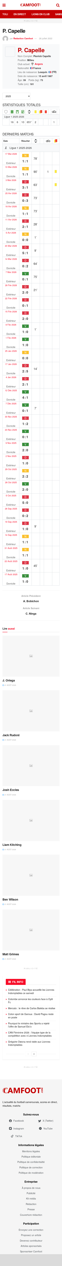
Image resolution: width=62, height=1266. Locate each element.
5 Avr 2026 (11, 232)
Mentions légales (31, 1151)
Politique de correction (31, 1167)
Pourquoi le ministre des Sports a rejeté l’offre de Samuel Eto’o (28, 1025)
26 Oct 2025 (11, 482)
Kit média (31, 1198)
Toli (5, 14)
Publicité (31, 1193)
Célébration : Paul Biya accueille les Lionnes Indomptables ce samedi (31, 991)
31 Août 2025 (11, 548)
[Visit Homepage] (31, 5)
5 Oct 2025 (11, 495)
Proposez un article (31, 1235)
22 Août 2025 (11, 561)
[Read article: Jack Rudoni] (31, 710)
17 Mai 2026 (11, 154)
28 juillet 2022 (45, 38)
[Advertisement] (31, 1260)
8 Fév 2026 (11, 324)
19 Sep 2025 (11, 521)
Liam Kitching (11, 845)
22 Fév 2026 (11, 298)
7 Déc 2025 (11, 403)
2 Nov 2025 (11, 456)
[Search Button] (58, 5)
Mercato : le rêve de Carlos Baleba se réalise (31, 1008)
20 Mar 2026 (11, 246)
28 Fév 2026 (11, 285)
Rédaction (31, 1204)
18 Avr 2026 (11, 206)
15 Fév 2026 (11, 311)
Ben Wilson (10, 899)
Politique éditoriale (31, 1156)
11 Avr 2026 (11, 219)
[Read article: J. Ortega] (31, 656)
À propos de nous (31, 1187)
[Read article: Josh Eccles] (31, 765)
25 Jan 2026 (11, 351)
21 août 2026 (10, 685)
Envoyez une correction (31, 1229)
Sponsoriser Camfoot (31, 1251)
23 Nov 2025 (11, 429)
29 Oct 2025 (11, 469)
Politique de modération (31, 1172)
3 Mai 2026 (11, 180)
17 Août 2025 (11, 574)
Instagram (18, 1128)
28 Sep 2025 (11, 508)
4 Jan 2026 (11, 377)
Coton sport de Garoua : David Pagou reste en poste (31, 1015)
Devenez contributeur (31, 1240)
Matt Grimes (10, 954)
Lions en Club (41, 14)
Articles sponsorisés (31, 1246)
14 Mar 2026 (11, 259)
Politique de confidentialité (31, 1162)
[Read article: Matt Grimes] (31, 930)
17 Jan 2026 (11, 364)
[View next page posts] (34, 1054)
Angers (39, 64)
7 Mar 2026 (11, 272)
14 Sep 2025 (11, 535)
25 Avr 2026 (11, 193)
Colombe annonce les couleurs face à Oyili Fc (30, 1000)
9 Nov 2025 (11, 443)
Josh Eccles (10, 790)
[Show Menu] (4, 5)
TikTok (18, 1136)
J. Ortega (8, 680)
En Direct (20, 14)
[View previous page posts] (28, 1054)
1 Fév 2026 (11, 338)
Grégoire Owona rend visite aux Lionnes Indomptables (29, 1043)
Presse (31, 1209)
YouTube (48, 1128)
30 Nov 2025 (11, 416)
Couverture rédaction (31, 1214)
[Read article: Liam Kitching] (31, 820)
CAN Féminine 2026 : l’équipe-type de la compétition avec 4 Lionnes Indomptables (30, 1034)
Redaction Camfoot (23, 38)
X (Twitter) (48, 1120)
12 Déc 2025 (11, 390)
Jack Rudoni (11, 735)
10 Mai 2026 (11, 167)
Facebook (18, 1120)
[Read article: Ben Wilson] (31, 875)
